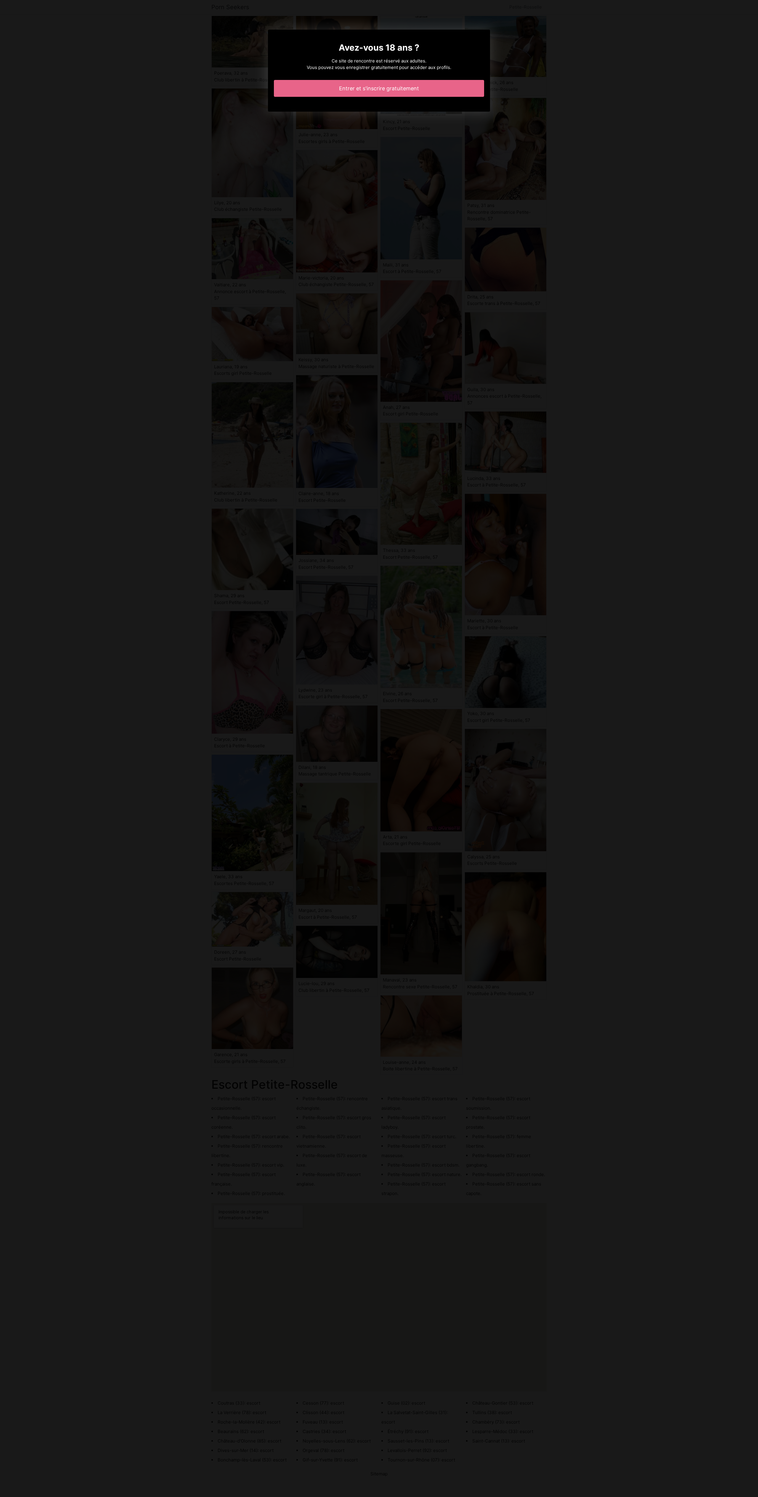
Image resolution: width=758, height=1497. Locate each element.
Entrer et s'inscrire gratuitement (379, 88)
